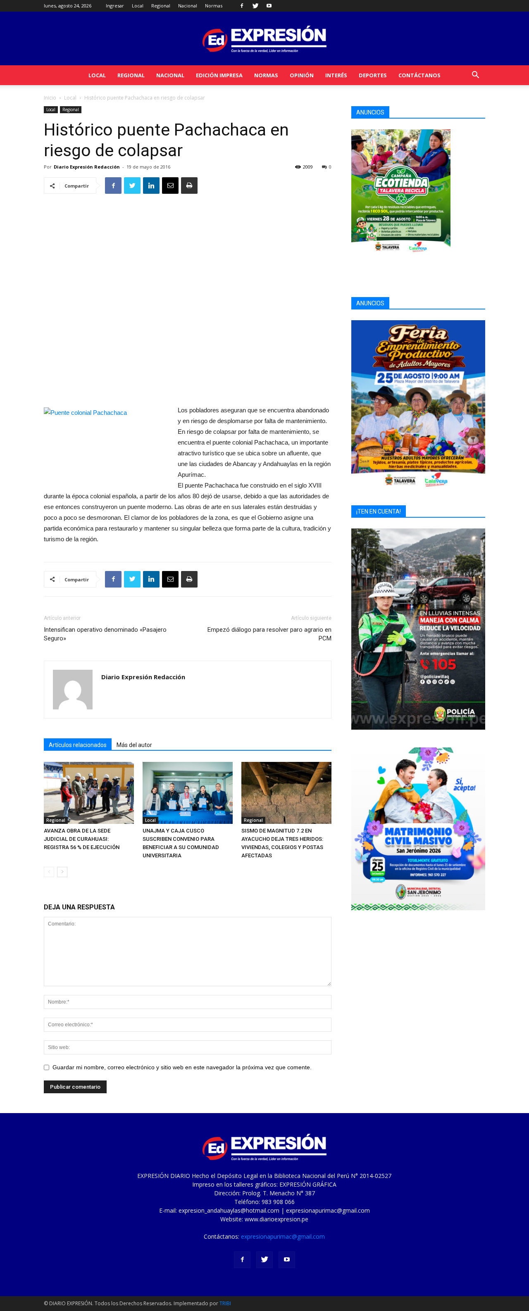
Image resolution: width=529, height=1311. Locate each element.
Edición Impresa (219, 75)
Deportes (373, 75)
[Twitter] (255, 6)
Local (137, 5)
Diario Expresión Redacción (87, 167)
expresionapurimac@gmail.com (283, 1236)
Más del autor (134, 745)
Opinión (302, 75)
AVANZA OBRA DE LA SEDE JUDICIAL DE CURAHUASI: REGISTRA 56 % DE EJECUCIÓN (81, 839)
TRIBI (225, 1303)
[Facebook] (242, 6)
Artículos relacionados (78, 745)
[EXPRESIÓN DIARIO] (264, 39)
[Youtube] (269, 6)
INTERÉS (336, 75)
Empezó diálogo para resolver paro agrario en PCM (269, 634)
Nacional (187, 5)
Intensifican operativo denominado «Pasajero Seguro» (105, 634)
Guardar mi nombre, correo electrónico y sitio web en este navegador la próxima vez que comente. (182, 1067)
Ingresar (115, 5)
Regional (160, 5)
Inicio (50, 97)
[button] (475, 76)
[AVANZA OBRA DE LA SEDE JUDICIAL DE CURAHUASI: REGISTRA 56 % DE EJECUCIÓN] (89, 793)
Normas (213, 5)
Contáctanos (419, 75)
